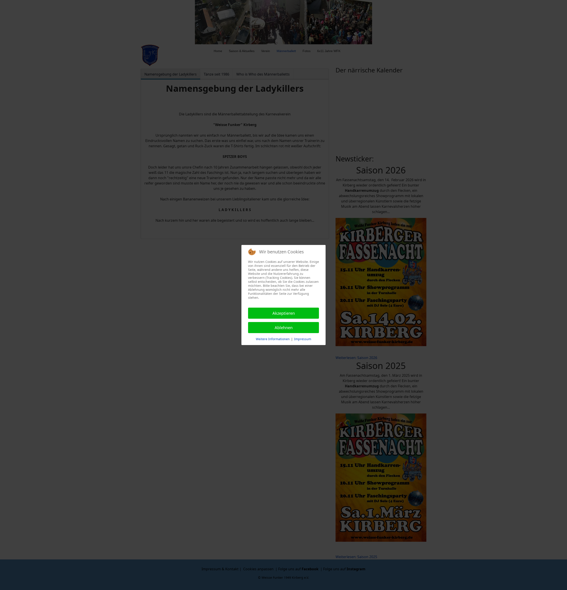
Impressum (302, 339)
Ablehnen (284, 327)
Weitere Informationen (273, 339)
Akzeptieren (283, 313)
